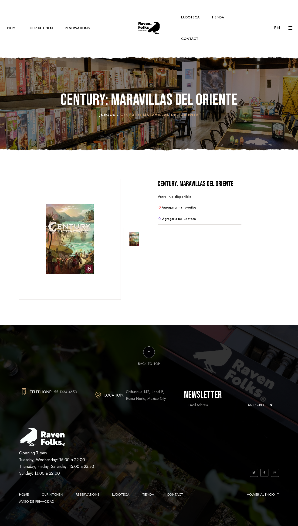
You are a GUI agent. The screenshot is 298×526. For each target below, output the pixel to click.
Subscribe (258, 405)
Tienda (217, 17)
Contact (189, 38)
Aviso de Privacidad (36, 501)
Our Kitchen (41, 28)
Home (12, 28)
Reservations (77, 28)
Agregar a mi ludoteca (178, 218)
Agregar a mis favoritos (178, 207)
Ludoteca (190, 17)
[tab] (134, 239)
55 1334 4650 (65, 392)
